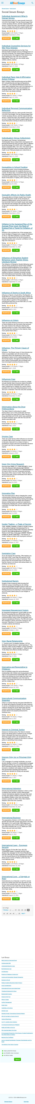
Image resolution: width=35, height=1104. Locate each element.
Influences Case (8, 379)
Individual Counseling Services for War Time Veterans (16, 47)
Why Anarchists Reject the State (9, 1030)
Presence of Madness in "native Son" (10, 974)
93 (19, 913)
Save (17, 38)
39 (22, 910)
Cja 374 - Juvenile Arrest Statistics (9, 1022)
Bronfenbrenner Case (6, 969)
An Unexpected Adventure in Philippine (10, 1024)
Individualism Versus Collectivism (16, 138)
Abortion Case (5, 1010)
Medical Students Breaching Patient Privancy (12, 983)
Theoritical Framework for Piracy (9, 991)
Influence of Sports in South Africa (16, 293)
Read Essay (6, 38)
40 (25, 910)
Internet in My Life (6, 980)
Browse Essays (8, 1101)
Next (22, 913)
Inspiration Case (8, 553)
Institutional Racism (10, 581)
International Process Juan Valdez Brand (11, 988)
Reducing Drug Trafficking (7, 1037)
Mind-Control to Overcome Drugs (9, 960)
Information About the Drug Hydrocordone (13, 408)
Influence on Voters (10, 320)
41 (28, 910)
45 (13, 913)
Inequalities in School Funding (14, 167)
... (16, 913)
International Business (11, 818)
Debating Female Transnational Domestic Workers (13, 1013)
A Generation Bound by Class (8, 966)
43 (7, 913)
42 (4, 913)
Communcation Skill (6, 963)
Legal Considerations (6, 985)
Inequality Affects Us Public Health (16, 195)
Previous (6, 910)
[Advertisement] (17, 935)
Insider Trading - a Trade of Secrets (16, 524)
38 (19, 910)
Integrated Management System (15, 610)
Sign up (17, 1059)
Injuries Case (7, 436)
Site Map (26, 1101)
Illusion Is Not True (6, 997)
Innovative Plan (8, 493)
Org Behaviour (5, 971)
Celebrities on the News (7, 1008)
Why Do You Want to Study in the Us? (10, 1016)
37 (15, 910)
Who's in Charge (5, 999)
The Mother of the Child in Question (10, 1044)
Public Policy (4, 1005)
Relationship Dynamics (7, 994)
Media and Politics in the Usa (8, 1027)
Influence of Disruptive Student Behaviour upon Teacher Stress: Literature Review (15, 260)
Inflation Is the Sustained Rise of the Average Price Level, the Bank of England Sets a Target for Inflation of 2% (17, 227)
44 (10, 913)
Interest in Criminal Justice (13, 730)
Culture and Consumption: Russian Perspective (12, 977)
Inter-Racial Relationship (12, 641)
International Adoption (11, 788)
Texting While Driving (6, 1019)
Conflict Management (7, 1002)
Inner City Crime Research (13, 464)
